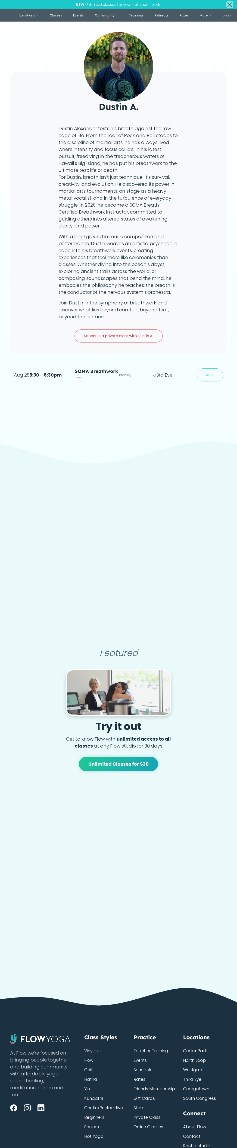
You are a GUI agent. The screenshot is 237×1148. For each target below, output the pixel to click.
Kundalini (93, 1098)
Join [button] (210, 374)
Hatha (90, 1079)
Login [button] (227, 15)
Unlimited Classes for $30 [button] (118, 764)
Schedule (143, 1070)
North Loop (194, 1060)
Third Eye (192, 1079)
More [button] (204, 15)
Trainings (136, 15)
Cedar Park (195, 1051)
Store (139, 1108)
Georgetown (196, 1089)
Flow (89, 1060)
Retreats (161, 15)
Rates (184, 15)
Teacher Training (151, 1051)
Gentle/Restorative (103, 1108)
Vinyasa (92, 1051)
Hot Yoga (94, 1136)
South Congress (199, 1098)
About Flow (194, 1127)
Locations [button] (27, 15)
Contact (191, 1136)
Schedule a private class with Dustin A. (118, 336)
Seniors (91, 1127)
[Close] (229, 4)
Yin (87, 1089)
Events (78, 15)
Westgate (193, 1070)
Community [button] (105, 16)
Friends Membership (154, 1089)
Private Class (147, 1117)
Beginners (94, 1117)
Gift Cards (144, 1098)
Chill (88, 1070)
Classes (56, 15)
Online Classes (148, 1127)
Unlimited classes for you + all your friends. (118, 4)
